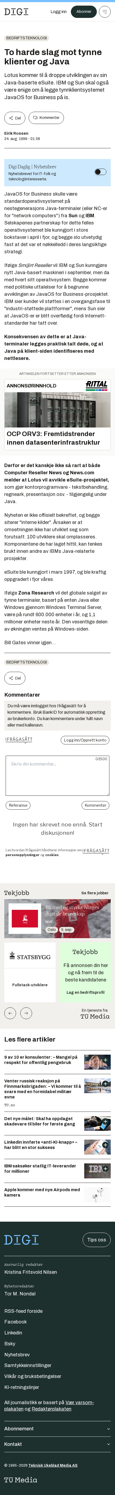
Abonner (83, 12)
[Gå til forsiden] (16, 11)
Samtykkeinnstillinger (27, 1365)
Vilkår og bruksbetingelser (32, 1376)
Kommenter (49, 118)
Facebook (15, 1322)
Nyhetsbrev (17, 1354)
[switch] (100, 172)
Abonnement (19, 1428)
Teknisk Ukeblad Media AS (53, 1465)
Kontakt (13, 1444)
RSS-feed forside (23, 1311)
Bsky (9, 1343)
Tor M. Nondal (20, 1293)
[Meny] (105, 12)
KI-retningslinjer (21, 1387)
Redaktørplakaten (51, 1409)
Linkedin (13, 1332)
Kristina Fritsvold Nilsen (30, 1272)
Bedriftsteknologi (26, 38)
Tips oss (96, 1239)
